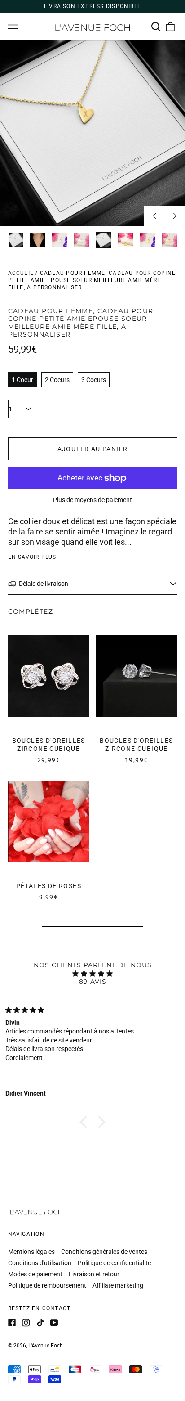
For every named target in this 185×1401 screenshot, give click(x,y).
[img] (92, 974)
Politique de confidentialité (114, 1262)
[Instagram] (26, 1323)
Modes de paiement (35, 1274)
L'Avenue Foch (45, 1346)
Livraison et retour (94, 1274)
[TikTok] (40, 1323)
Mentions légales (31, 1251)
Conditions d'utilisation (39, 1262)
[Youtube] (54, 1323)
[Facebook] (12, 1323)
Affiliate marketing (117, 1285)
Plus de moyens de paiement (92, 499)
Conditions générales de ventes (104, 1251)
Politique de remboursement (47, 1285)
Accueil (21, 273)
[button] (156, 27)
